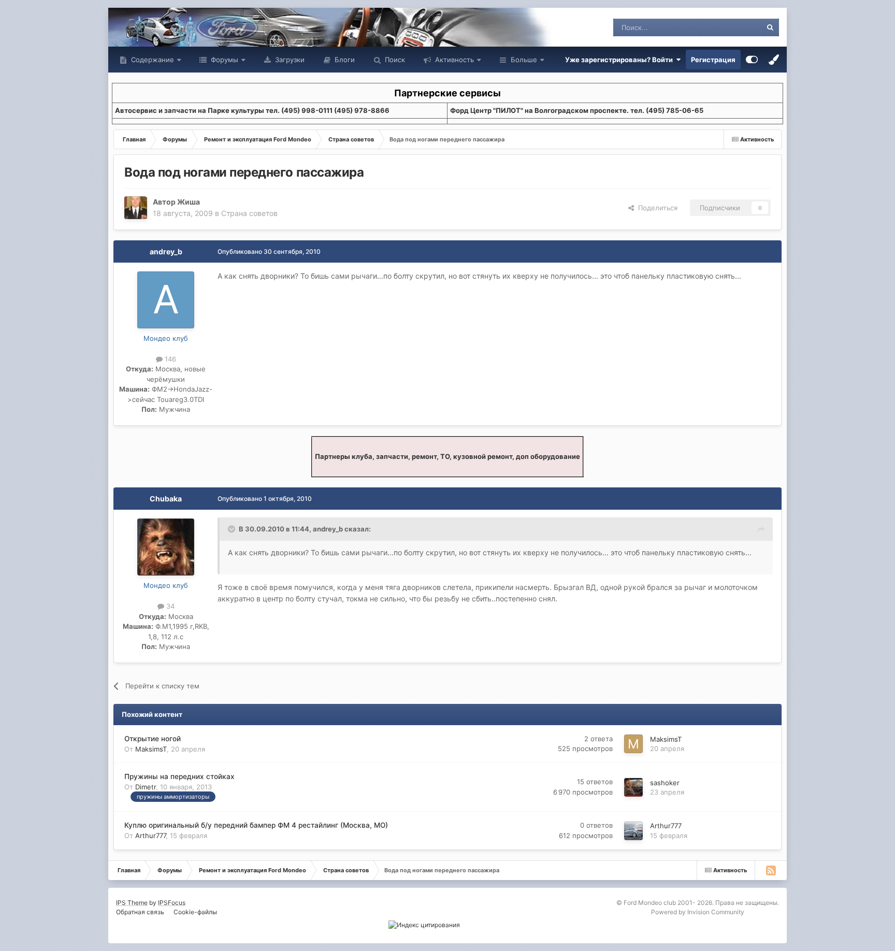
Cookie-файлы (195, 912)
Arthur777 (150, 835)
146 (169, 359)
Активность (453, 59)
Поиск (394, 59)
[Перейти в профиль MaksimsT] (633, 743)
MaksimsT (151, 749)
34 (169, 606)
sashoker (665, 783)
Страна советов (249, 213)
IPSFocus (171, 902)
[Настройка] (752, 59)
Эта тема (733, 27)
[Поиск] (770, 27)
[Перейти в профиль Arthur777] (633, 831)
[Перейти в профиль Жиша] (135, 207)
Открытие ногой (152, 738)
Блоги (344, 59)
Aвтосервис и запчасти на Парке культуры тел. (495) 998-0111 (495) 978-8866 (252, 110)
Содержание (151, 59)
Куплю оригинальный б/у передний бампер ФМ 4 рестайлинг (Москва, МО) (256, 825)
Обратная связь (140, 912)
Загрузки (289, 59)
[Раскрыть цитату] (232, 529)
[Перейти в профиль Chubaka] (165, 546)
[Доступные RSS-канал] (771, 870)
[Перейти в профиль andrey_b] (165, 299)
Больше (524, 59)
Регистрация (713, 59)
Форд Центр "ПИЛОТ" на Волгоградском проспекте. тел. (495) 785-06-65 (576, 110)
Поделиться (655, 208)
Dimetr (145, 787)
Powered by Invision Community (697, 912)
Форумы (223, 59)
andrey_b (166, 251)
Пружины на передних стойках (179, 776)
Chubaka (166, 498)
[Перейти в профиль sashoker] (633, 787)
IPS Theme (132, 902)
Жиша (188, 201)
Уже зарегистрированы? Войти (620, 59)
